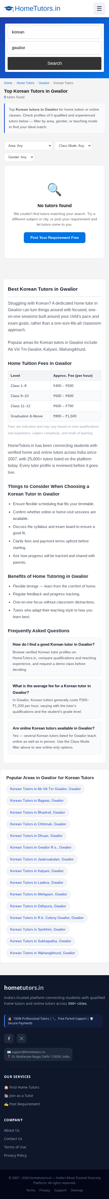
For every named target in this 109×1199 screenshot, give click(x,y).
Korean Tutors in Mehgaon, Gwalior (38, 894)
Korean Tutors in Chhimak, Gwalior (38, 824)
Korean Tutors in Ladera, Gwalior (36, 882)
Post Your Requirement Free (54, 237)
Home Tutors (25, 83)
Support (60, 1190)
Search (54, 63)
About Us (12, 1130)
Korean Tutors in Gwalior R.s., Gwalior (40, 847)
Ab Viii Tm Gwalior (24, 349)
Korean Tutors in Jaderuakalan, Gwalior (42, 859)
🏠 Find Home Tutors (21, 1087)
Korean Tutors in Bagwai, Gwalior (37, 800)
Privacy (44, 1190)
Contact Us (13, 1138)
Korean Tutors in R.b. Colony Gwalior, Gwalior (47, 918)
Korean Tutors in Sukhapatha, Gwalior (40, 941)
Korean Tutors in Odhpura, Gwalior (38, 906)
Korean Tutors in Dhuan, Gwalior (36, 836)
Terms (30, 1190)
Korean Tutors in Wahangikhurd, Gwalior (42, 953)
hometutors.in (24, 988)
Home (8, 83)
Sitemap (77, 1190)
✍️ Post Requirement (22, 1104)
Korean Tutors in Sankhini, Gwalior (38, 929)
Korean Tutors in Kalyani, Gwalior (37, 871)
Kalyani (50, 349)
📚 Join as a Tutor (18, 1095)
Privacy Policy (15, 1155)
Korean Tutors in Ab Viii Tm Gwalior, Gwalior (45, 789)
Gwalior (44, 83)
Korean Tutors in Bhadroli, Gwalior (37, 812)
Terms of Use (15, 1147)
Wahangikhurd (72, 349)
